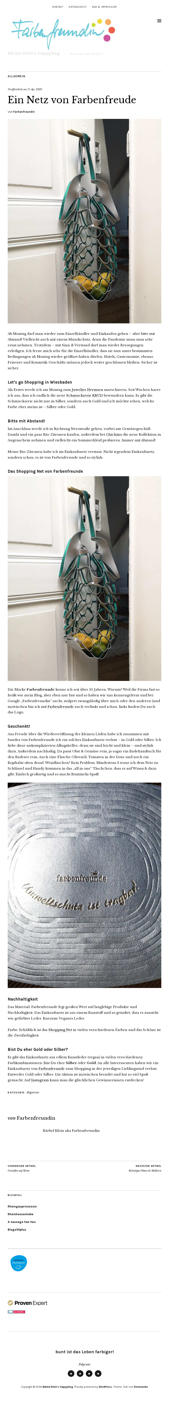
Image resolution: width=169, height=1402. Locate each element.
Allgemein (17, 76)
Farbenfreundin (24, 111)
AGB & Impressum (104, 7)
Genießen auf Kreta (22, 1168)
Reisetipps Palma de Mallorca (145, 1168)
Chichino (114, 434)
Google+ (89, 1376)
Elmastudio (141, 1386)
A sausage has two (22, 1222)
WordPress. (106, 1386)
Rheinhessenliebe (20, 1214)
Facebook (98, 1376)
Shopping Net (60, 1030)
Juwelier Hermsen (87, 390)
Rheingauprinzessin (22, 1206)
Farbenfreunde (61, 707)
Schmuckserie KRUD (84, 395)
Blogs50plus (17, 1229)
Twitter (71, 1376)
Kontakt (57, 7)
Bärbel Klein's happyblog (34, 53)
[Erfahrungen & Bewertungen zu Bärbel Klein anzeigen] (27, 1304)
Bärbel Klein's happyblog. (58, 1386)
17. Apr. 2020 (35, 89)
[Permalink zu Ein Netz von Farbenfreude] (84, 322)
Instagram (40, 1080)
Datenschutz (78, 7)
